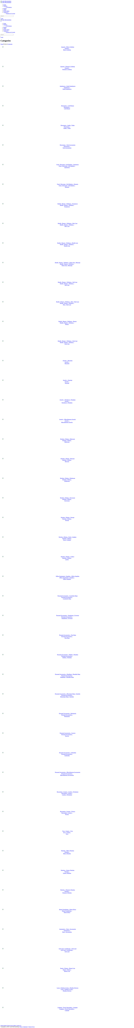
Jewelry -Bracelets (67, 362)
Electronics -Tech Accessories (67, 147)
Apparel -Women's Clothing (67, 68)
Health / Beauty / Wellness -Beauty (67, 323)
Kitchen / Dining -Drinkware (67, 480)
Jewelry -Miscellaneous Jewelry (67, 421)
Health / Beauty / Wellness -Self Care (67, 284)
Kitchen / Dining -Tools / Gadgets (67, 539)
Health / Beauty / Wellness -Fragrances (67, 206)
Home (2, 44)
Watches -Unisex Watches (67, 872)
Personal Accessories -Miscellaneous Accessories (67, 774)
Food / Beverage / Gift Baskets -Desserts (67, 186)
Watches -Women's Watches (67, 892)
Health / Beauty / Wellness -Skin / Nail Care (67, 304)
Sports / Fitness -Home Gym (67, 970)
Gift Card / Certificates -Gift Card (67, 950)
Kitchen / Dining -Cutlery (67, 558)
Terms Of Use (31, 1026)
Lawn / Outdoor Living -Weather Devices (67, 990)
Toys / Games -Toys (67, 833)
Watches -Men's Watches (67, 852)
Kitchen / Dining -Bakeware (67, 441)
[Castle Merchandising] (6, 1)
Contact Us (18, 1025)
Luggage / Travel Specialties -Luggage (67, 1009)
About (8, 1025)
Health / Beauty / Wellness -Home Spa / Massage (67, 264)
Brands (5, 1025)
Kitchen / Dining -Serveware (67, 500)
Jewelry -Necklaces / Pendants (67, 402)
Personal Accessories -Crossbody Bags (67, 598)
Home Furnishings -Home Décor (67, 911)
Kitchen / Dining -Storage (67, 519)
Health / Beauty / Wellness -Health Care (67, 245)
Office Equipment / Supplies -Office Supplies (67, 578)
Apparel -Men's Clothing (67, 49)
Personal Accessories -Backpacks (67, 715)
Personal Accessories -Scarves (67, 735)
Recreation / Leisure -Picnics (67, 813)
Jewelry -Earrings (67, 382)
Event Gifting (13, 1025)
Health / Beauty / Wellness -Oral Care (67, 343)
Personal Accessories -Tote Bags (67, 637)
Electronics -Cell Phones (67, 107)
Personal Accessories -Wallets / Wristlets (67, 656)
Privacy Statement (24, 1026)
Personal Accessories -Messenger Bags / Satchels (67, 696)
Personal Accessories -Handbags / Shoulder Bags (67, 676)
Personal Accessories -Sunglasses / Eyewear (67, 617)
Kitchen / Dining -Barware (67, 460)
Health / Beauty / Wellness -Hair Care (67, 225)
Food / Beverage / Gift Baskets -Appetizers (67, 166)
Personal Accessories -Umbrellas (67, 754)
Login (2, 18)
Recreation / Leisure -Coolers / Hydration (67, 794)
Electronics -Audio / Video (67, 127)
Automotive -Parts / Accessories (67, 931)
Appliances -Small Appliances (67, 88)
